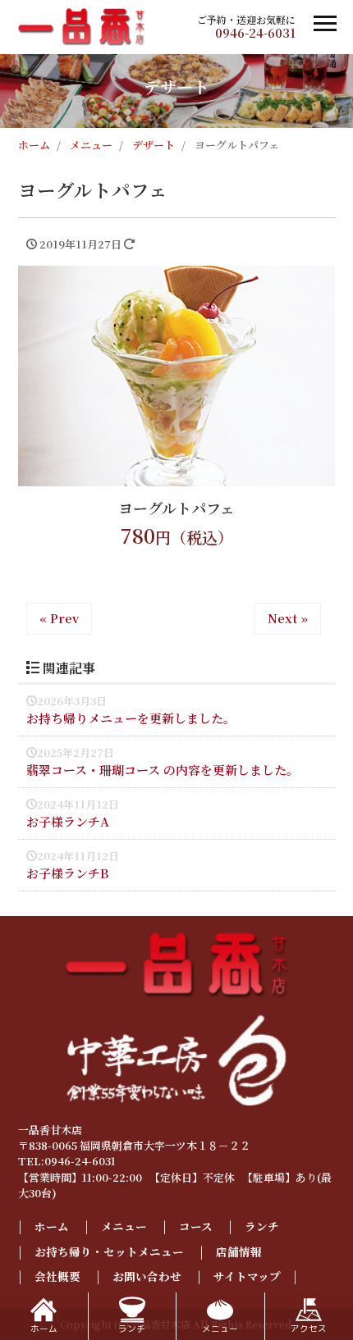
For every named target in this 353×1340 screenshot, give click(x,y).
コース (196, 1226)
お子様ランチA (67, 821)
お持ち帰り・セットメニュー (109, 1251)
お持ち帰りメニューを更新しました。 (131, 718)
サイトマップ (247, 1276)
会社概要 (57, 1276)
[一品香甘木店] (81, 25)
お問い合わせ (146, 1276)
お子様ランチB (67, 873)
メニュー (124, 1226)
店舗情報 (239, 1251)
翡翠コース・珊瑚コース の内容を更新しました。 (162, 769)
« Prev (59, 618)
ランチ (262, 1226)
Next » (288, 618)
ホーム (51, 1226)
